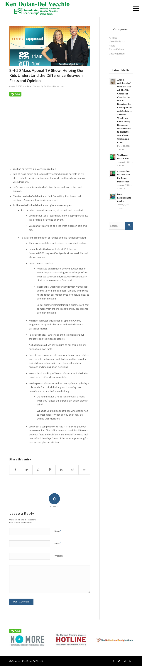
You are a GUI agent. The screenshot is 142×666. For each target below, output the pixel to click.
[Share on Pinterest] (49, 469)
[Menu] (134, 8)
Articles (113, 37)
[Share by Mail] (84, 469)
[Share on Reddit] (72, 469)
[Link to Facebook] (113, 661)
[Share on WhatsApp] (38, 469)
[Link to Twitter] (119, 661)
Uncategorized (117, 53)
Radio (112, 45)
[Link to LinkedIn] (130, 661)
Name (58, 531)
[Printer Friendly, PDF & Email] (15, 94)
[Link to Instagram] (124, 661)
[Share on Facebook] (15, 469)
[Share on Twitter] (26, 469)
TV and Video (32, 86)
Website (59, 556)
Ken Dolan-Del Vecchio (53, 86)
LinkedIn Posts (117, 41)
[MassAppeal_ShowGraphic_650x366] (49, 46)
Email (58, 543)
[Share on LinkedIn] (61, 469)
